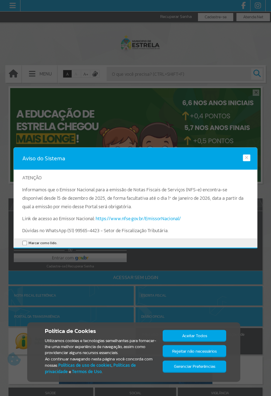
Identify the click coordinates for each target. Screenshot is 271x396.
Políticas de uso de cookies (85, 365)
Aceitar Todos (194, 336)
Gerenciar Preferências (194, 366)
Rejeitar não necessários (194, 351)
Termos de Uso (87, 372)
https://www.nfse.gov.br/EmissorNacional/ (138, 218)
